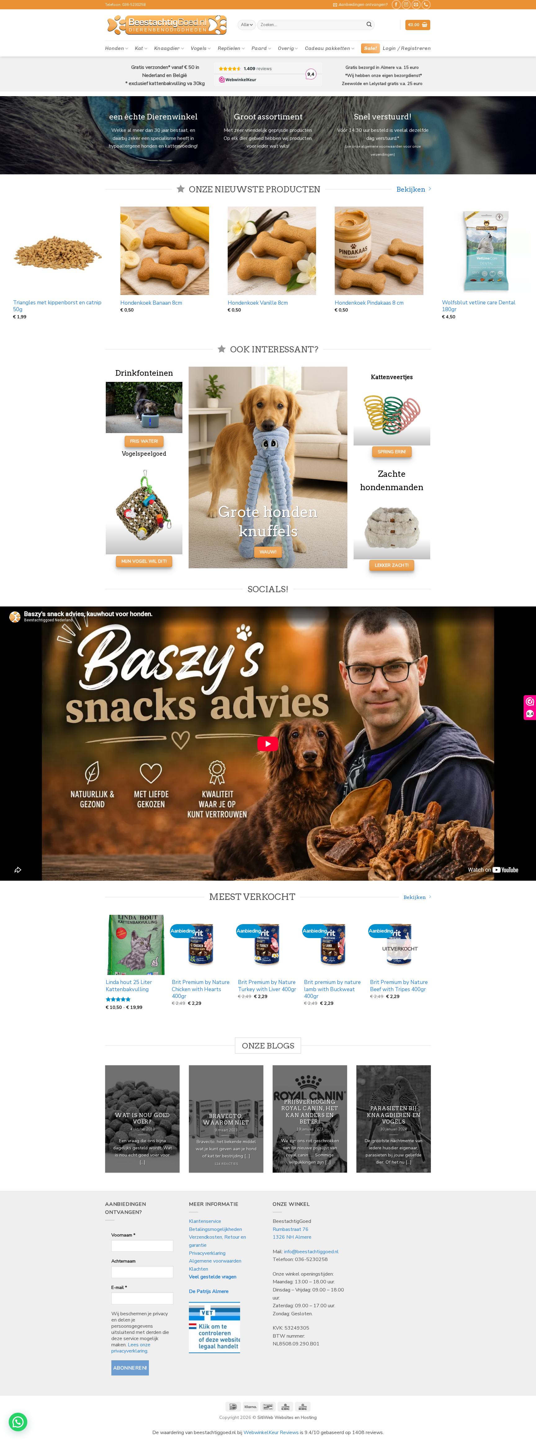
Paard (259, 48)
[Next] (430, 967)
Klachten (198, 1269)
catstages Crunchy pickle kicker (269, 303)
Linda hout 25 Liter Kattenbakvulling (342, 986)
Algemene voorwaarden (215, 1261)
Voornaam (123, 1235)
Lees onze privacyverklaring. (130, 1347)
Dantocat (264, 982)
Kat (139, 48)
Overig (286, 48)
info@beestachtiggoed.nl (311, 1251)
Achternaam (123, 1261)
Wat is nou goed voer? (142, 1118)
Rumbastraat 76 (291, 1229)
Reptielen (229, 48)
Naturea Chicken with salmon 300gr (60, 303)
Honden (114, 48)
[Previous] (106, 967)
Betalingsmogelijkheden (215, 1229)
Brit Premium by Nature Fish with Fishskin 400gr (150, 986)
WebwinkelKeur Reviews (271, 1432)
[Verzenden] (369, 25)
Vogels (199, 48)
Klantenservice (205, 1221)
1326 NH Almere (292, 1237)
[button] (360, 4)
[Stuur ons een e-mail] (416, 4)
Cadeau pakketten (327, 48)
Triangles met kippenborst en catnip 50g (489, 306)
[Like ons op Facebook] (396, 4)
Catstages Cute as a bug (153, 303)
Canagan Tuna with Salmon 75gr (210, 986)
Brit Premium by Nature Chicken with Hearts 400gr (414, 989)
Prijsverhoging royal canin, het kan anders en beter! (309, 1111)
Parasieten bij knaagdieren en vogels (394, 1115)
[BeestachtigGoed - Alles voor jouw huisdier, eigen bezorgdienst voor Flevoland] (166, 25)
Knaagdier (167, 48)
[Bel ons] (426, 4)
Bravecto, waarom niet (226, 1119)
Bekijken (410, 189)
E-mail (119, 1287)
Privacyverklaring (207, 1253)
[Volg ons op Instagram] (406, 4)
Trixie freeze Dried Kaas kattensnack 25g (382, 306)
